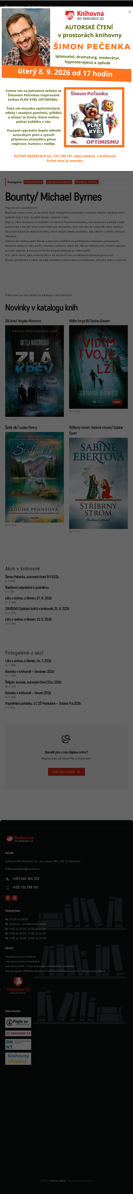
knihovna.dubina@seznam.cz (22, 869)
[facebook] (7, 897)
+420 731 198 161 (25, 888)
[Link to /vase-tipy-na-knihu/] (66, 739)
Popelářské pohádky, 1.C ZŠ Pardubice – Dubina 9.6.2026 (43, 703)
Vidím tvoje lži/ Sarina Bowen (89, 321)
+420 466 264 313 (25, 879)
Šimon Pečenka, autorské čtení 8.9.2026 (32, 577)
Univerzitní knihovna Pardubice (23, 961)
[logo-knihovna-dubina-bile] (22, 836)
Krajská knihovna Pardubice (21, 956)
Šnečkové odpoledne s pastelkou (27, 587)
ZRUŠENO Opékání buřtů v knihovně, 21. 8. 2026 (37, 609)
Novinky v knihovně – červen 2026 (28, 693)
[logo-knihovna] (25, 20)
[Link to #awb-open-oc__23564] (125, 24)
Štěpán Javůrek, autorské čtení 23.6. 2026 (33, 682)
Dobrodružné (33, 182)
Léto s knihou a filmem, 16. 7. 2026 (28, 661)
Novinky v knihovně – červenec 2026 (29, 672)
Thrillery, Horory (87, 182)
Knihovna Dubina (58, 1181)
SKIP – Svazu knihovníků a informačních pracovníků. (47, 966)
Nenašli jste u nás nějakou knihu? (66, 752)
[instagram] (14, 897)
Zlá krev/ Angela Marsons (23, 321)
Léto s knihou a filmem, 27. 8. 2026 (28, 598)
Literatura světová (59, 182)
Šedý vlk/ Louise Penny (21, 427)
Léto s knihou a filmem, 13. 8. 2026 (28, 619)
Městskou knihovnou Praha (38, 971)
